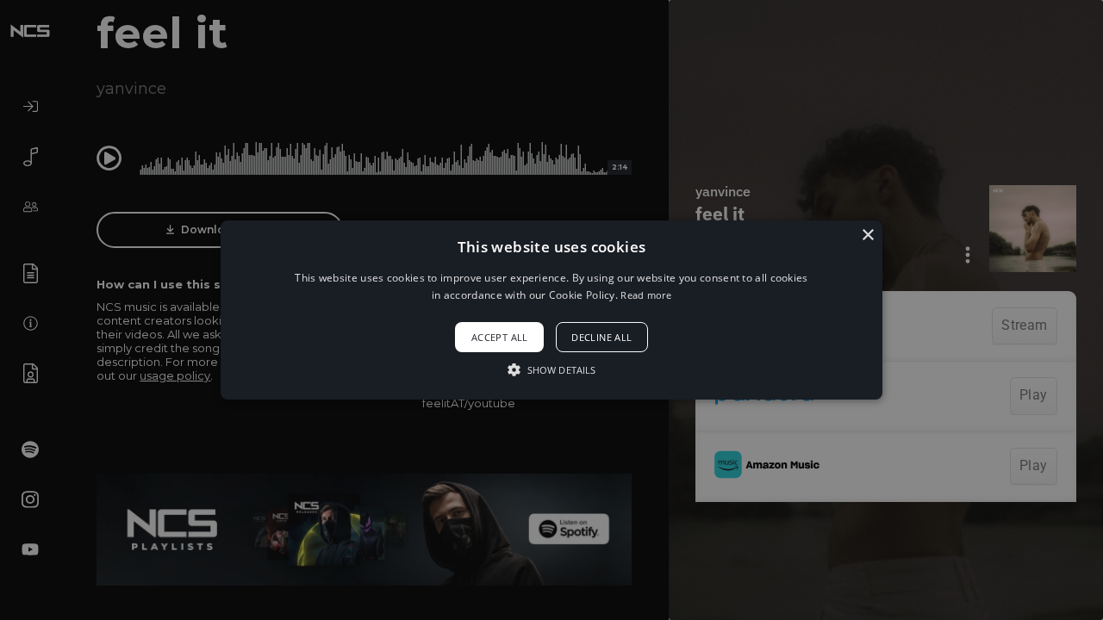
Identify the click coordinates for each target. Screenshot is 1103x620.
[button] (551, 310)
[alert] (551, 310)
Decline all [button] (601, 337)
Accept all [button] (499, 337)
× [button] (867, 235)
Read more (645, 294)
